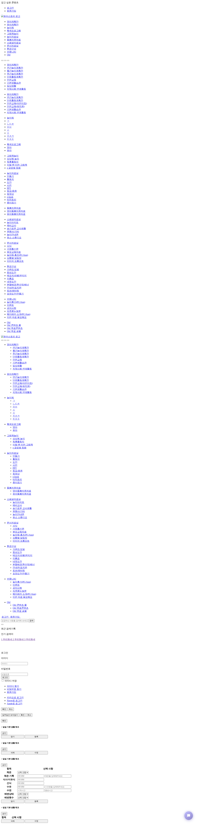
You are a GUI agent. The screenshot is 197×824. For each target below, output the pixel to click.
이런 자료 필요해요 (17, 317)
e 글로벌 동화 (14, 168)
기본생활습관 (14, 83)
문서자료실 (12, 46)
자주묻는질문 (14, 311)
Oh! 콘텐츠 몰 (14, 325)
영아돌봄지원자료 (16, 211)
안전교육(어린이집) (17, 103)
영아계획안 (12, 21)
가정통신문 (12, 249)
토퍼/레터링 (13, 290)
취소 (11, 709)
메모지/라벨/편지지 (17, 275)
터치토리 (11, 199)
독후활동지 (12, 162)
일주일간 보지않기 (10, 715)
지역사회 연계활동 (16, 89)
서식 (9, 246)
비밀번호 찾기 (14, 689)
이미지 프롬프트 (15, 261)
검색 (31, 621)
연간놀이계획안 (15, 68)
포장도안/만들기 (15, 294)
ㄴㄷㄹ (10, 124)
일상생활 (11, 86)
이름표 (10, 278)
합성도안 (11, 272)
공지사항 (11, 308)
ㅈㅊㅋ (10, 136)
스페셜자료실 (14, 43)
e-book (10, 197)
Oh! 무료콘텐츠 (15, 328)
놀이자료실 (12, 36)
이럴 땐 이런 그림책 (17, 165)
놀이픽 (10, 27)
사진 (9, 185)
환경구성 (11, 49)
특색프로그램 (14, 30)
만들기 (10, 176)
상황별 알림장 (14, 258)
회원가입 (11, 11)
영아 (9, 147)
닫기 (13, 737)
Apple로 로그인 (14, 703)
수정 (36, 753)
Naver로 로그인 (14, 700)
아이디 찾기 (13, 686)
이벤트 (10, 305)
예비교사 (11, 225)
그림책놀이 (12, 33)
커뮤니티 (11, 52)
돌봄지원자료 (14, 40)
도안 (9, 182)
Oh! (9, 55)
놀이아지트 (12, 222)
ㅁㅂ (9, 127)
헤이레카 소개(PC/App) (18, 314)
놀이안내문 (12, 234)
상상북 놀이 (13, 159)
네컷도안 (11, 281)
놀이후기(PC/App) (16, 302)
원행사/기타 (13, 231)
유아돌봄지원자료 (16, 214)
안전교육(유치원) (16, 106)
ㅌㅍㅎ (10, 139)
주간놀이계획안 (15, 74)
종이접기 (11, 202)
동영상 (10, 194)
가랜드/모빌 (13, 269)
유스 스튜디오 (14, 237)
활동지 (10, 179)
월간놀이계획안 (15, 71)
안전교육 (11, 80)
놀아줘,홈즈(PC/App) (17, 255)
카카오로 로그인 (15, 697)
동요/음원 (12, 191)
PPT (9, 188)
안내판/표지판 (14, 287)
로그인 (10, 8)
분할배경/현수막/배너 (18, 284)
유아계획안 (12, 24)
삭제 (13, 753)
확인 (4, 709)
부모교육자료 (14, 252)
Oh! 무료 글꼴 (14, 331)
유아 (9, 150)
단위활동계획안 (15, 77)
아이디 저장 (11, 681)
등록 (36, 737)
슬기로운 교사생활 (16, 228)
